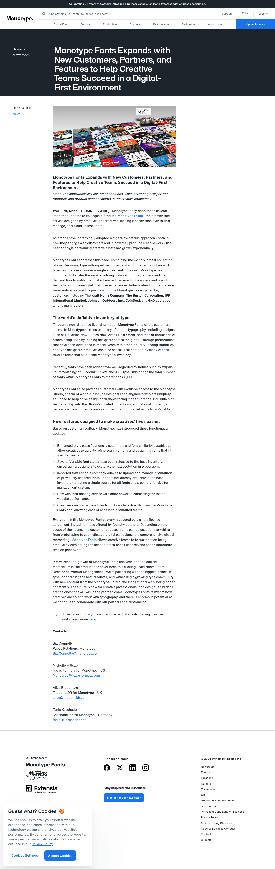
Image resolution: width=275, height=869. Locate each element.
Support (227, 14)
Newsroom (21, 55)
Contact (206, 834)
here (92, 619)
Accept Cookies (60, 855)
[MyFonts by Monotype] (41, 776)
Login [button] (261, 14)
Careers (206, 784)
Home (17, 49)
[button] (245, 13)
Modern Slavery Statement (218, 800)
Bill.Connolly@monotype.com (76, 653)
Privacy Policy (209, 817)
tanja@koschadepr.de (69, 719)
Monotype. (19, 18)
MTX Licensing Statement (217, 823)
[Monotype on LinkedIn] (132, 768)
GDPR (204, 795)
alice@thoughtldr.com (70, 697)
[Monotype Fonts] (41, 766)
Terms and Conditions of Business (222, 812)
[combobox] (80, 13)
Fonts (84, 24)
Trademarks (208, 789)
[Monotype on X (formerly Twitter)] (120, 768)
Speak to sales (255, 24)
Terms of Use (209, 806)
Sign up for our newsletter (124, 798)
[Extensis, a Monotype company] (41, 790)
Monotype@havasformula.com (76, 675)
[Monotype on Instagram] (145, 768)
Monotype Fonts (130, 215)
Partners (187, 24)
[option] (245, 13)
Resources (160, 24)
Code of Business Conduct (218, 829)
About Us (214, 24)
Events (205, 772)
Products (108, 24)
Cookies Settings (24, 855)
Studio (134, 24)
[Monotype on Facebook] (107, 768)
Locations (207, 778)
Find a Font (61, 24)
